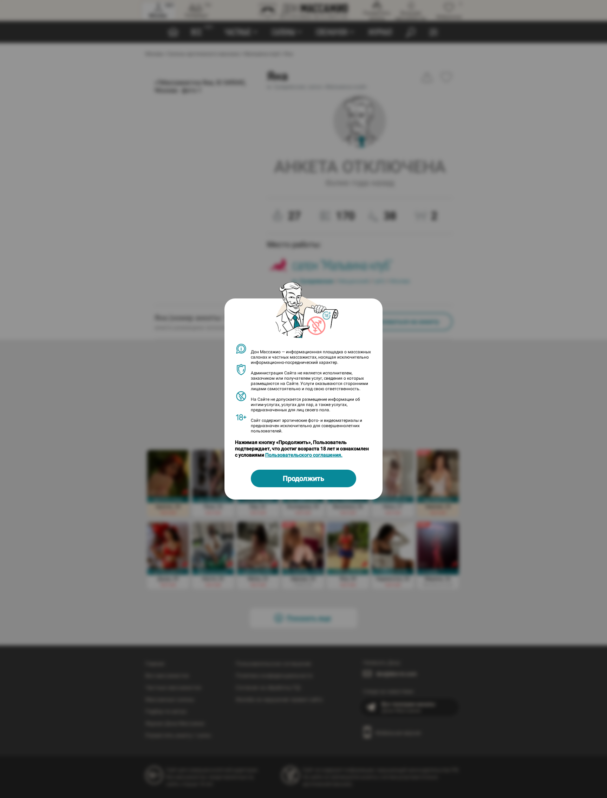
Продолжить (303, 478)
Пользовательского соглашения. (303, 455)
